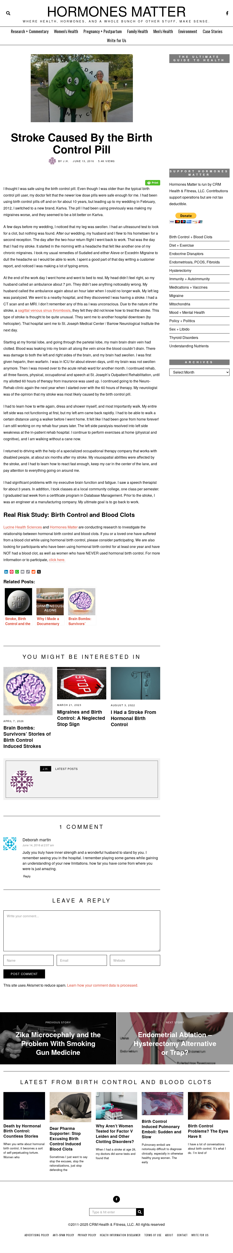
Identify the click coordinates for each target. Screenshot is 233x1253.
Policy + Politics (182, 320)
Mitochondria (179, 304)
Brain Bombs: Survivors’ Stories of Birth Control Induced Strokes (27, 736)
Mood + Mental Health (187, 312)
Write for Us (116, 40)
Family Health (137, 31)
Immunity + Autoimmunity (189, 278)
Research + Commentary (29, 31)
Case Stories (212, 31)
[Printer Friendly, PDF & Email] (152, 179)
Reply (26, 876)
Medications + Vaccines (188, 287)
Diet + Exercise (181, 245)
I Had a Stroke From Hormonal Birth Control (133, 718)
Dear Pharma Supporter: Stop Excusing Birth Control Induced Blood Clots (65, 1138)
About (169, 1235)
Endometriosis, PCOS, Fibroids (194, 262)
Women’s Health (66, 31)
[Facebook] (227, 13)
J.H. (66, 161)
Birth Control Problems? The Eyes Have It (208, 1131)
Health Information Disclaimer (120, 1235)
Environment (187, 31)
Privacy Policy (87, 1235)
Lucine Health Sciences (22, 527)
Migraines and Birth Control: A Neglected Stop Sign (81, 717)
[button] (140, 1212)
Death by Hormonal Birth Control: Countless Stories (22, 1131)
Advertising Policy (37, 1235)
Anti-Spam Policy (63, 1235)
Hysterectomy (180, 270)
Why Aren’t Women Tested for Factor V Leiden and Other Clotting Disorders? (115, 1133)
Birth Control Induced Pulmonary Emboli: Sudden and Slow (161, 1129)
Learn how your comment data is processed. (102, 985)
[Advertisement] (199, 415)
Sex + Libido (179, 329)
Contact (182, 1235)
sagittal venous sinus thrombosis (44, 310)
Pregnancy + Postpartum (103, 31)
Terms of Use (153, 1235)
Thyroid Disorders (183, 337)
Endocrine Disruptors (186, 253)
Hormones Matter (64, 527)
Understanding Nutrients (189, 345)
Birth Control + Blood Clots (190, 236)
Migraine (176, 295)
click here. (57, 559)
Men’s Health (163, 31)
